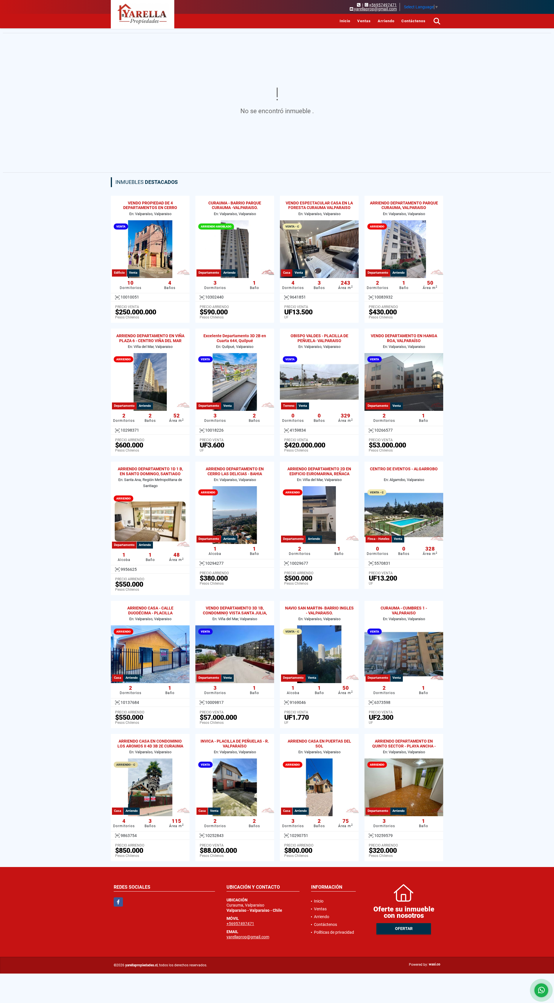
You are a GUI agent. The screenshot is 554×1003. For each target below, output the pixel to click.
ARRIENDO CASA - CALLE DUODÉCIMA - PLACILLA (150, 610)
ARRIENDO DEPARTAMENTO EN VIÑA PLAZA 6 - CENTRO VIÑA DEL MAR (150, 338)
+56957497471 (383, 5)
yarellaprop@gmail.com (248, 937)
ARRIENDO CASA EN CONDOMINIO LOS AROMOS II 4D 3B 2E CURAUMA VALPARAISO (150, 746)
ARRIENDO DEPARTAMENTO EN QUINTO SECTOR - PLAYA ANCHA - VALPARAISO (404, 746)
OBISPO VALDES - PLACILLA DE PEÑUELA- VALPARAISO (319, 338)
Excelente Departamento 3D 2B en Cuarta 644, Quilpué (234, 338)
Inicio (345, 21)
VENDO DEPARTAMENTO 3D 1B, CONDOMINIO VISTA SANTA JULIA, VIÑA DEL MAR (235, 613)
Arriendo (386, 21)
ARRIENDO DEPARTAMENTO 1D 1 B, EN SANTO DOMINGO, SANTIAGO (150, 471)
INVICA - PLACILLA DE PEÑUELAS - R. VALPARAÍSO (235, 743)
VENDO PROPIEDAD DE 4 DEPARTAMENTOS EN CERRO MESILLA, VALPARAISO (150, 208)
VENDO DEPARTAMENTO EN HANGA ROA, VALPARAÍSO (404, 338)
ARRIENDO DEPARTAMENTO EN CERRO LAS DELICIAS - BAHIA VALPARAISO (235, 474)
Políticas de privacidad (334, 932)
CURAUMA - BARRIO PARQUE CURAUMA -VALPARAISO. (234, 205)
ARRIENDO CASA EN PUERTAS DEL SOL (319, 743)
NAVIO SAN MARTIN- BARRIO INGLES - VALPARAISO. (319, 610)
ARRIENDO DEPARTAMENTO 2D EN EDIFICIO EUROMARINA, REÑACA (319, 471)
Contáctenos (413, 21)
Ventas (364, 21)
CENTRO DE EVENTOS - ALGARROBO (404, 469)
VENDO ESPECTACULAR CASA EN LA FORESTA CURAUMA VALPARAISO (319, 205)
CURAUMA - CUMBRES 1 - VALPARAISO (404, 610)
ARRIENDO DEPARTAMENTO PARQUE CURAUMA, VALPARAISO (404, 205)
